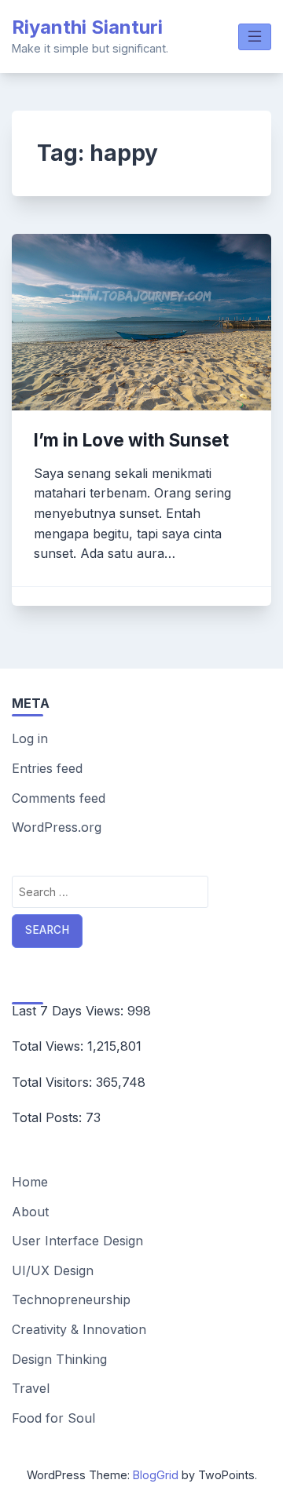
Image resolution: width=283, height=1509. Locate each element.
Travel (31, 1388)
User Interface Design (77, 1240)
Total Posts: (49, 1117)
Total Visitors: (54, 1082)
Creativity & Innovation (79, 1329)
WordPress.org (56, 827)
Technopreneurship (71, 1299)
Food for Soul (53, 1418)
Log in (30, 738)
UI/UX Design (53, 1270)
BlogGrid (155, 1475)
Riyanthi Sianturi (87, 27)
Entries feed (47, 768)
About (30, 1211)
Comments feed (58, 798)
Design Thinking (59, 1359)
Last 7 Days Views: (69, 1011)
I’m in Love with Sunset (131, 439)
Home (30, 1182)
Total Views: (49, 1046)
